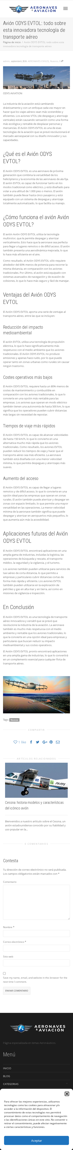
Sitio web (8, 956)
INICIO (7, 1068)
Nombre (7, 927)
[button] (67, 1094)
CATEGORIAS (10, 1084)
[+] (36, 780)
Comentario (9, 882)
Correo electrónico (13, 942)
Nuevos (54, 61)
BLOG (6, 1076)
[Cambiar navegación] (65, 8)
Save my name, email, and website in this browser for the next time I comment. (35, 979)
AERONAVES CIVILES (38, 61)
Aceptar (36, 1141)
